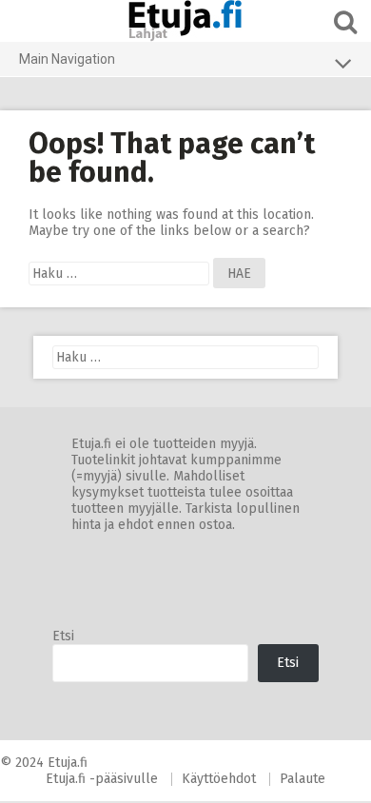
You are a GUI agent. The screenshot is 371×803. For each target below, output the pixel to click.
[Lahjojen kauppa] (185, 21)
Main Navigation (67, 59)
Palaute (302, 779)
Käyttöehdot (219, 779)
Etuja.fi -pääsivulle (102, 779)
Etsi (63, 636)
